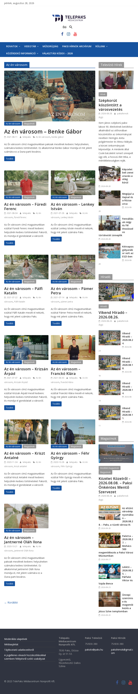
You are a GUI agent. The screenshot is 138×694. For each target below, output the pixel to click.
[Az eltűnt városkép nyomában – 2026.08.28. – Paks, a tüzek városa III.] (109, 506)
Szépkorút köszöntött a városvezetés (111, 105)
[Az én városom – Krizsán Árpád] (26, 337)
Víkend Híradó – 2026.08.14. (127, 388)
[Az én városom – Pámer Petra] (73, 257)
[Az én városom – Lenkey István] (73, 172)
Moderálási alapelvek (15, 639)
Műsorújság (50, 46)
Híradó (103, 306)
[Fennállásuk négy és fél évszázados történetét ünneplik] (109, 217)
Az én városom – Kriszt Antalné (24, 455)
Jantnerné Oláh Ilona (23, 550)
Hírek (102, 94)
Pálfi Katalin (19, 301)
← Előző (11, 603)
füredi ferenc (20, 217)
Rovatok (12, 46)
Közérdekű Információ (21, 53)
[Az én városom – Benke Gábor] (49, 73)
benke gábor (57, 137)
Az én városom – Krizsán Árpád (26, 371)
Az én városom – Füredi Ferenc (25, 206)
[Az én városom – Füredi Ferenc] (26, 172)
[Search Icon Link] (71, 27)
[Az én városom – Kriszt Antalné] (26, 421)
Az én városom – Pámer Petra (72, 290)
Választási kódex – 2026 (57, 53)
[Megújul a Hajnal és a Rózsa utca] (109, 192)
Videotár (30, 46)
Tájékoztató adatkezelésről (19, 649)
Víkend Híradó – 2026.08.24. (127, 338)
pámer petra (67, 301)
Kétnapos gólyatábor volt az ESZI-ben (127, 251)
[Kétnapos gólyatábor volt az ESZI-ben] (109, 245)
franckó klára (67, 382)
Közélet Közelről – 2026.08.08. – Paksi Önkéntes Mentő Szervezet (115, 485)
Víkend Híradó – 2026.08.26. (113, 314)
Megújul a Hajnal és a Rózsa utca (128, 198)
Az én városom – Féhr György (70, 455)
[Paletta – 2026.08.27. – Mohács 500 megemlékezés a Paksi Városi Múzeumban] (109, 534)
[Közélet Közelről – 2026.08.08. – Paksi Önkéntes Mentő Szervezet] (116, 446)
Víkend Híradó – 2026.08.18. (127, 363)
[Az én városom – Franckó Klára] (73, 337)
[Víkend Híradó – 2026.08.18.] (109, 356)
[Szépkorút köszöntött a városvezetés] (116, 72)
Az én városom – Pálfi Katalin (23, 290)
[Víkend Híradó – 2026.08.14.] (109, 381)
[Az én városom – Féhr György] (73, 421)
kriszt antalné (20, 466)
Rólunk (100, 46)
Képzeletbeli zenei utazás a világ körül (127, 176)
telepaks (27, 137)
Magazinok (29, 123)
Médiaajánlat (11, 644)
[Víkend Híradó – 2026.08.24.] (109, 331)
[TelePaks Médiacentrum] (69, 15)
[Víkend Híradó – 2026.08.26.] (116, 284)
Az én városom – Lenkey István (72, 206)
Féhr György (66, 466)
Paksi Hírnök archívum (76, 46)
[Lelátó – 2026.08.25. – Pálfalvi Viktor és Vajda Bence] (109, 565)
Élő (64, 27)
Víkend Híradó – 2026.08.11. (127, 413)
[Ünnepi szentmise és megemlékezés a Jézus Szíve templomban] (109, 593)
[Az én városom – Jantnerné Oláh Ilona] (26, 506)
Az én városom (13, 123)
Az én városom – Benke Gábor (43, 131)
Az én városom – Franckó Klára (65, 371)
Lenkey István (67, 217)
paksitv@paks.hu (94, 649)
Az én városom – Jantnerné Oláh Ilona (23, 539)
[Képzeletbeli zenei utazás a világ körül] (109, 167)
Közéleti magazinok (109, 468)
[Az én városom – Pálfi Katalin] (26, 257)
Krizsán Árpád (21, 382)
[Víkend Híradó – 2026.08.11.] (109, 406)
